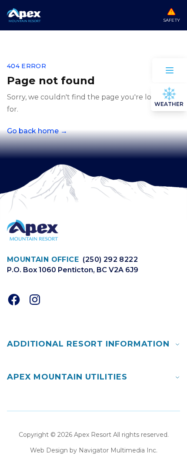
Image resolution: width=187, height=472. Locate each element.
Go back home (37, 131)
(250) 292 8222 (110, 259)
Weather (169, 104)
